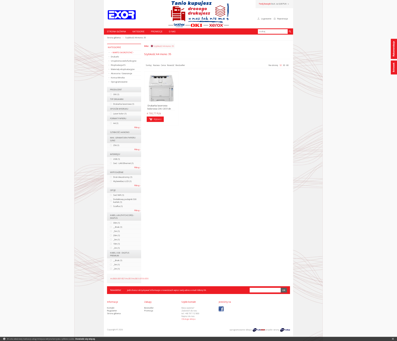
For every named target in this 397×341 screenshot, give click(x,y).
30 (284, 65)
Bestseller (180, 65)
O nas (172, 31)
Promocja (148, 310)
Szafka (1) (118, 206)
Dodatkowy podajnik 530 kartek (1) (124, 200)
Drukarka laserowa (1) (123, 104)
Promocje (156, 31)
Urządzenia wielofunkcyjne (123, 60)
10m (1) (116, 243)
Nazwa (156, 65)
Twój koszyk (265, 3)
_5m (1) (116, 231)
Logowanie (266, 18)
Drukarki (115, 56)
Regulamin (112, 310)
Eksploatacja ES (118, 65)
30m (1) (116, 222)
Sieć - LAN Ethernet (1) (123, 163)
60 (287, 65)
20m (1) (116, 235)
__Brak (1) (117, 227)
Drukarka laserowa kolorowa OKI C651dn (159, 107)
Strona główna (114, 37)
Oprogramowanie (119, 81)
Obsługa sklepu (188, 319)
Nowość (170, 65)
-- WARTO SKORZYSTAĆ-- (122, 52)
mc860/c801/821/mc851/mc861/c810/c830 (129, 278)
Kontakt (110, 307)
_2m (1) (116, 248)
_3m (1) (116, 239)
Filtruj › (137, 127)
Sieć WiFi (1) (118, 195)
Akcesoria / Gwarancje (121, 73)
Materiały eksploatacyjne (123, 69)
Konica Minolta (118, 77)
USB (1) (116, 159)
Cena (163, 65)
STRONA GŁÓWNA (116, 31)
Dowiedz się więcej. (85, 338)
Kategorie (138, 31)
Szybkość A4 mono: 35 (164, 46)
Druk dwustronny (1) (122, 177)
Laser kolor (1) (119, 113)
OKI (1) (116, 94)
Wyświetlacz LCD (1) (122, 181)
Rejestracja (282, 18)
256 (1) (116, 145)
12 (280, 65)
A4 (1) (115, 123)
